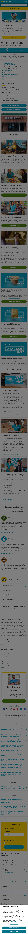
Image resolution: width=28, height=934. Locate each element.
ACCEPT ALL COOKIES (14, 931)
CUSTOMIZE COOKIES (14, 924)
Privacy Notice (13, 921)
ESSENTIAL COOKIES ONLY (14, 927)
